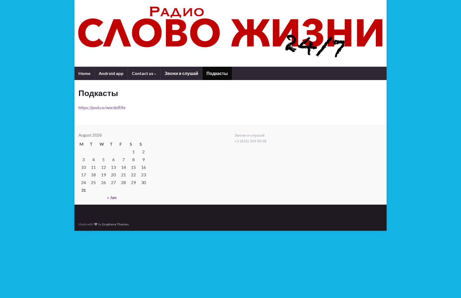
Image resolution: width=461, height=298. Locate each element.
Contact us (143, 73)
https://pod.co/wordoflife (101, 107)
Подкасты (217, 73)
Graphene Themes (115, 224)
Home (84, 73)
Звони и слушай (181, 73)
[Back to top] (449, 286)
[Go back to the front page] (230, 33)
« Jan (112, 197)
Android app (111, 73)
